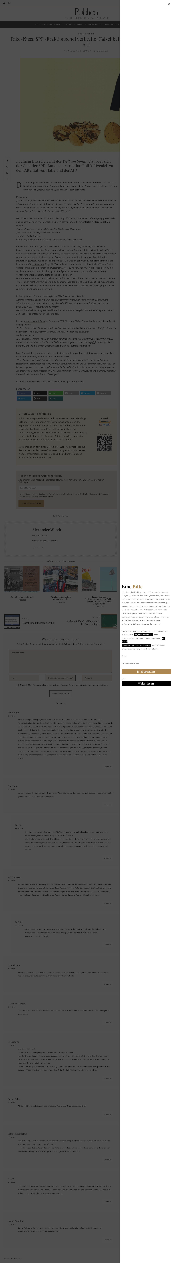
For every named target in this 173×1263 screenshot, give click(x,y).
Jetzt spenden (146, 671)
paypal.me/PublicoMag (143, 634)
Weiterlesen (146, 683)
